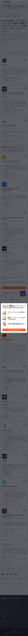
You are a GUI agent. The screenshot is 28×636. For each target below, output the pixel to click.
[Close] (25, 304)
